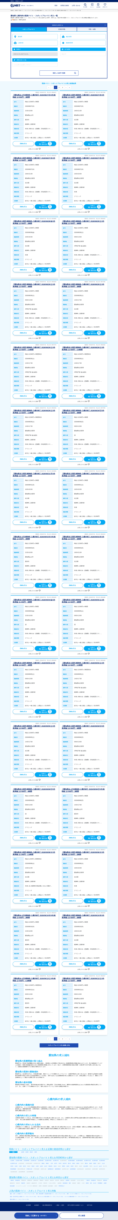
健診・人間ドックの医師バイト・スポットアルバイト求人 (22, 1193)
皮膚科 (105, 1183)
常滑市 (11, 1166)
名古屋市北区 (33, 1160)
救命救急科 (65, 1183)
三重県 (35, 1152)
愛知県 (31, 1152)
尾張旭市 (50, 1166)
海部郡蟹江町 (50, 1169)
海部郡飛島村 (58, 1169)
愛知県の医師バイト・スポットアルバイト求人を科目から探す (39, 1177)
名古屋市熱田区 (79, 1160)
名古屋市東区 (26, 1160)
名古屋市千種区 (19, 1160)
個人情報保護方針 (47, 1205)
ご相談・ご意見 (60, 1205)
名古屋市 (12, 1160)
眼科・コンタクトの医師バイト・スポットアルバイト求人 (79, 1193)
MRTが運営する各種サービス (76, 1205)
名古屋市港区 (95, 1160)
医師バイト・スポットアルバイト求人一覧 (27, 10)
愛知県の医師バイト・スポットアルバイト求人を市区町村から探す (41, 1157)
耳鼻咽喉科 (100, 1183)
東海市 (33, 1166)
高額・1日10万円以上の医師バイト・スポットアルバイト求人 (23, 1196)
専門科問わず (61, 1185)
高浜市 (55, 1166)
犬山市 (103, 1163)
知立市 (45, 1166)
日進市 (67, 1166)
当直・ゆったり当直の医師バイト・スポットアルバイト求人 (50, 1196)
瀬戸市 (55, 1163)
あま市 (100, 1166)
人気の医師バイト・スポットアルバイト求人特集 (32, 1191)
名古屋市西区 (41, 1160)
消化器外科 (93, 1180)
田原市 (72, 1166)
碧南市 (77, 1163)
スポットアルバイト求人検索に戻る (59, 1045)
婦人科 (94, 1183)
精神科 (87, 1183)
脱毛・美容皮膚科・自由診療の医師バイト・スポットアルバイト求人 (50, 1193)
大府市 (37, 1166)
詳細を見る (23, 143)
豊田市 (86, 1163)
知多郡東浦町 (73, 1169)
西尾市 (94, 1163)
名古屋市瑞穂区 (71, 1160)
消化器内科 (17, 1180)
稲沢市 (24, 1166)
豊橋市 (43, 1163)
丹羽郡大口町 (29, 1169)
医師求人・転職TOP (14, 10)
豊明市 (63, 1166)
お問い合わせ (76, 5)
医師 (56, 5)
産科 (91, 1183)
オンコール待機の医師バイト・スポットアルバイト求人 (76, 1196)
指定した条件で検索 (59, 73)
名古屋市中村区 (48, 1160)
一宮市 (51, 1163)
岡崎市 (47, 1163)
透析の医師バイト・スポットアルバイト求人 (19, 1199)
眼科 (70, 1183)
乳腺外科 (23, 1183)
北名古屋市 (85, 1166)
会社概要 (28, 1205)
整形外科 (105, 1180)
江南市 (16, 1166)
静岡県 (27, 1152)
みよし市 (96, 1166)
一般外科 (88, 1180)
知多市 (41, 1166)
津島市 (73, 1163)
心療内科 (67, 1180)
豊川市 (69, 1163)
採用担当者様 (64, 5)
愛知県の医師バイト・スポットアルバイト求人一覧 (46, 10)
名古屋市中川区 (87, 1160)
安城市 (90, 1163)
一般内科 (12, 1180)
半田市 (60, 1163)
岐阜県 (22, 1152)
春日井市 (65, 1163)
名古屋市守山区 (13, 1163)
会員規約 (36, 1205)
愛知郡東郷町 (13, 1169)
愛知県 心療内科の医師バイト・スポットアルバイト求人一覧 (69, 10)
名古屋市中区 (56, 1160)
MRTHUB (89, 1205)
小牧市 (20, 1166)
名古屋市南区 (102, 1160)
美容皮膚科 (12, 1185)
